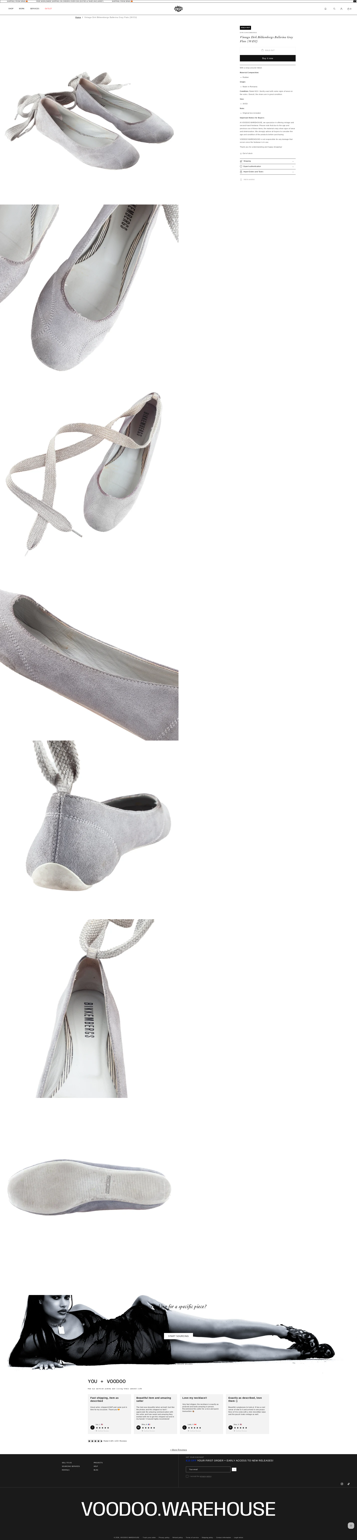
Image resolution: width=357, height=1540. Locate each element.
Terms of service (192, 1537)
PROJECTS (98, 1463)
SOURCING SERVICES (71, 1466)
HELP (96, 1466)
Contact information (223, 1537)
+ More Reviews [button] (178, 1450)
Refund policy (178, 1537)
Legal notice (238, 1537)
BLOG (96, 1470)
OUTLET (48, 9)
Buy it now (267, 58)
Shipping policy (207, 1537)
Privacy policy (164, 1537)
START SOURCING (178, 1336)
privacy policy (205, 1476)
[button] (268, 161)
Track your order (149, 1537)
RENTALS (65, 1470)
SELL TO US (67, 1463)
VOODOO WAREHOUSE (129, 1537)
